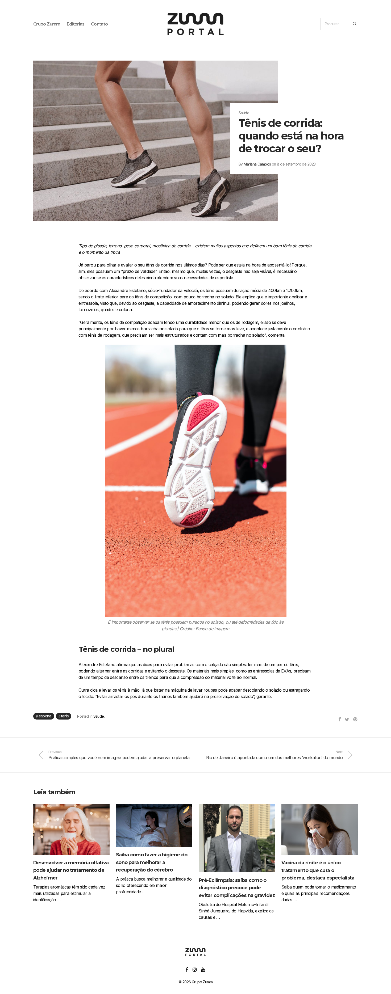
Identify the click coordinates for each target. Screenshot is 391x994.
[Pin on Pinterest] (355, 719)
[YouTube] (203, 969)
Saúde (98, 716)
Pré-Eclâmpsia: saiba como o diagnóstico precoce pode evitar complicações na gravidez (237, 888)
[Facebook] (186, 969)
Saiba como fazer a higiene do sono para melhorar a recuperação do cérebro (151, 862)
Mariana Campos (257, 164)
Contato (99, 24)
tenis (65, 716)
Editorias (76, 24)
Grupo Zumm (46, 24)
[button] (354, 24)
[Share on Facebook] (339, 719)
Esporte (45, 716)
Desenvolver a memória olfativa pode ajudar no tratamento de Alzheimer (71, 870)
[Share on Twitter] (347, 719)
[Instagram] (194, 969)
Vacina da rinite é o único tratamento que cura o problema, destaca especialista (317, 870)
